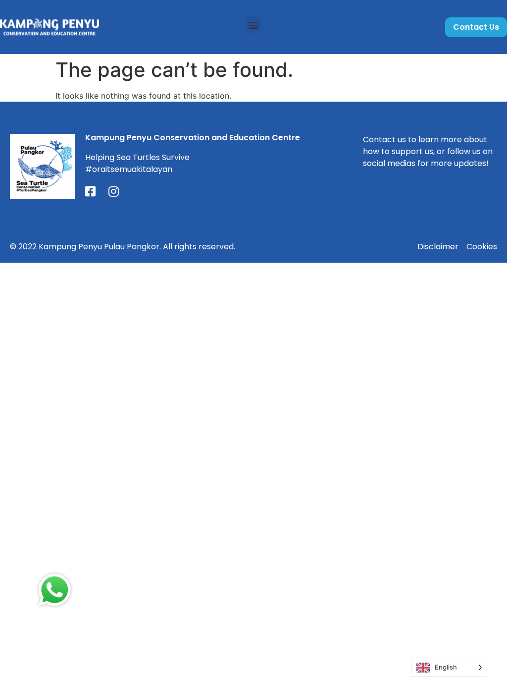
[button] (253, 24)
